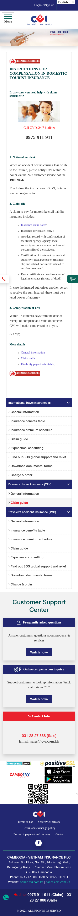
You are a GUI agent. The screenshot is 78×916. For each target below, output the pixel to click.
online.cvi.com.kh (31, 882)
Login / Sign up (44, 5)
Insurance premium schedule (31, 430)
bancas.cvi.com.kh (58, 882)
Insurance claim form (33, 225)
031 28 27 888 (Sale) (39, 735)
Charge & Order (28, 61)
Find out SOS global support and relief (38, 457)
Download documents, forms (31, 466)
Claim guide (28, 358)
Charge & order (21, 475)
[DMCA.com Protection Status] (18, 763)
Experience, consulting (27, 448)
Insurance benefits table (28, 421)
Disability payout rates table (37, 364)
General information (33, 352)
